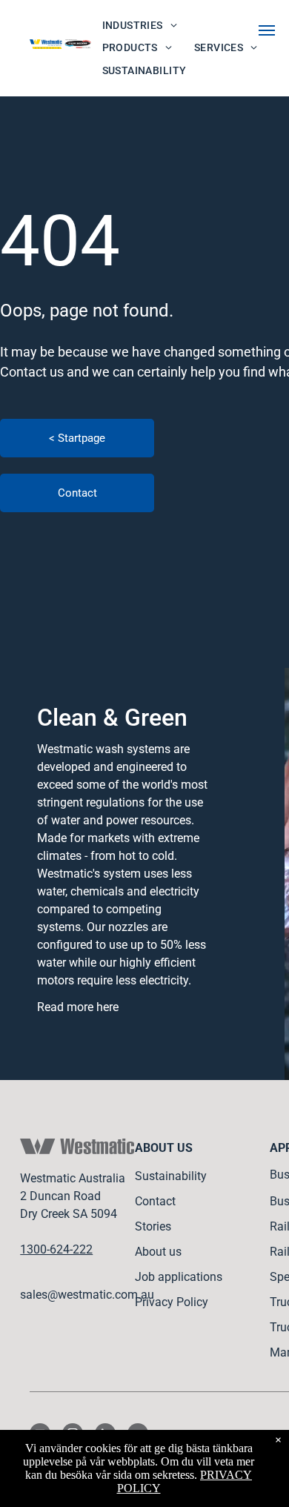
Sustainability (171, 1176)
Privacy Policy (171, 1302)
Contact (155, 1201)
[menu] (267, 30)
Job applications (178, 1277)
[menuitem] (139, 25)
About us (158, 1252)
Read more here (78, 1007)
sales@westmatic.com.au (87, 1295)
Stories (153, 1226)
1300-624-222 (56, 1249)
